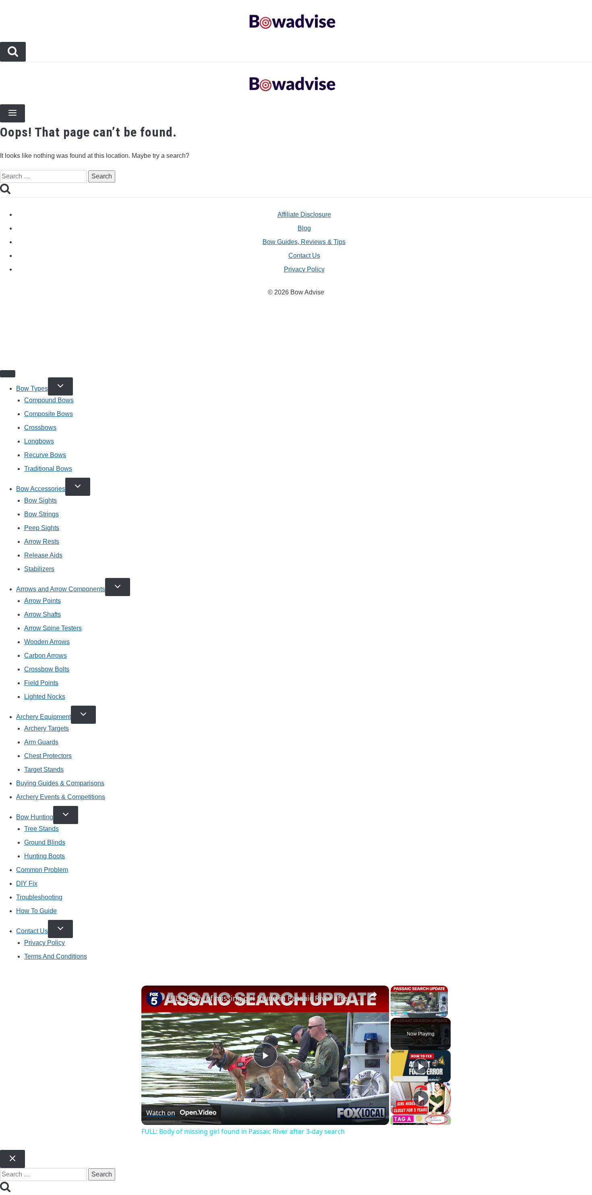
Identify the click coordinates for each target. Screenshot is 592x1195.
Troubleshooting (39, 897)
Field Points (41, 682)
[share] (373, 995)
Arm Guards (41, 742)
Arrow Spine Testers (53, 628)
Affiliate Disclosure (304, 214)
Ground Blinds (44, 842)
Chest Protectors (48, 755)
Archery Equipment (43, 716)
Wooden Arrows (47, 641)
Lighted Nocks (44, 696)
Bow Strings (41, 514)
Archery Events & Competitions (60, 796)
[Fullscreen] (443, 1013)
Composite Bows (48, 413)
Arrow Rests (41, 541)
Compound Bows (49, 400)
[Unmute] (405, 1013)
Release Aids (43, 555)
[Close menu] (7, 373)
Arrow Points (42, 600)
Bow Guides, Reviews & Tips (304, 241)
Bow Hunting (34, 817)
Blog (304, 228)
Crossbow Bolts (46, 669)
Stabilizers (39, 568)
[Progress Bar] (419, 1008)
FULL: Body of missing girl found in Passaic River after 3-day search (264, 998)
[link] (154, 998)
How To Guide (36, 910)
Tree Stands (41, 828)
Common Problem (42, 869)
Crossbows (40, 427)
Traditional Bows (48, 468)
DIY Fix (26, 883)
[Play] (395, 1013)
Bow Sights (40, 500)
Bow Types (32, 388)
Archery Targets (46, 728)
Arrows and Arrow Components (60, 589)
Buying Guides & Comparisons (60, 783)
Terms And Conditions (55, 956)
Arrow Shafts (42, 614)
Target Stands (44, 769)
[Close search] (12, 1159)
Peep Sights (41, 527)
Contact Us (304, 255)
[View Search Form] (13, 52)
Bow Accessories (40, 488)
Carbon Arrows (45, 655)
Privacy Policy (304, 269)
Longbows (39, 441)
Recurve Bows (45, 454)
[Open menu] (12, 113)
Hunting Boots (44, 856)
